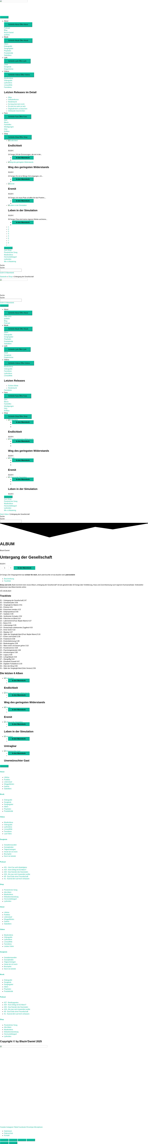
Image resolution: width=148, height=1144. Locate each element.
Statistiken (7, 55)
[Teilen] (22, 1140)
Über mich (7, 316)
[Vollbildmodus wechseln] (13, 1140)
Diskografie (8, 46)
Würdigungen (9, 127)
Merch (6, 122)
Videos (2, 817)
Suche (2, 265)
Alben (6, 44)
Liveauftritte (8, 85)
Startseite (3, 276)
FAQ (5, 129)
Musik (2, 794)
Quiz (5, 120)
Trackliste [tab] (7, 581)
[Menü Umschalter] (4, 17)
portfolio (7, 35)
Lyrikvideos (8, 83)
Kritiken (6, 131)
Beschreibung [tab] (9, 579)
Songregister (8, 48)
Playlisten (7, 51)
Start (1, 514)
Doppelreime (8, 69)
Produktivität (8, 53)
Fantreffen (7, 124)
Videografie (8, 80)
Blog (5, 30)
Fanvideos (8, 87)
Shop (10, 276)
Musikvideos (8, 78)
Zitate (6, 64)
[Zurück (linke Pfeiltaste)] (4, 1143)
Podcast (7, 28)
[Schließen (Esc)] (31, 1140)
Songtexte (7, 67)
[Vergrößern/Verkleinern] (4, 1140)
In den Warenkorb (23, 158)
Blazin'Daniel (9, 32)
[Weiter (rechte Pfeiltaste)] (13, 1143)
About (2, 772)
